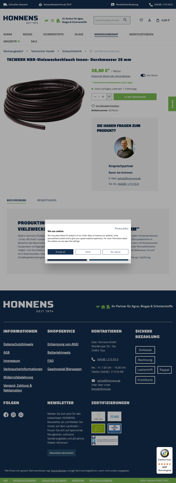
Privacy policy (121, 228)
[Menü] (170, 449)
